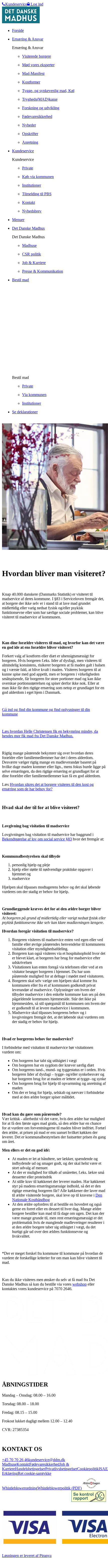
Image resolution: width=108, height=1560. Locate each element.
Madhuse (9, 1464)
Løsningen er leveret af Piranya (26, 1555)
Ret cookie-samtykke (34, 1473)
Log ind (36, 4)
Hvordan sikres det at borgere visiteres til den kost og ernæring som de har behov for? (48, 786)
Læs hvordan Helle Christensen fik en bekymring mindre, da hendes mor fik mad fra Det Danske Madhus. (50, 733)
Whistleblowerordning (19, 1488)
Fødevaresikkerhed (44, 1464)
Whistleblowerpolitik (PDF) (59, 1488)
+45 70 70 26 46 (15, 1460)
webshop (79, 1284)
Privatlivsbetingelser (61, 1469)
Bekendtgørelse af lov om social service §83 (37, 839)
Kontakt (23, 1464)
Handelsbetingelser (30, 1469)
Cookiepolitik (88, 1469)
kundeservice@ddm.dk (46, 1460)
